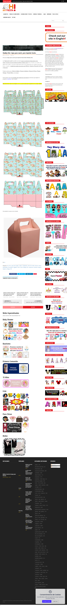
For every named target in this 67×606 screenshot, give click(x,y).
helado (36, 519)
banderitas (37, 479)
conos (36, 493)
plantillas (36, 556)
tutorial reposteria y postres (40, 586)
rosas (21, 267)
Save (36, 273)
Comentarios (54, 466)
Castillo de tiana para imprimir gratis (11, 302)
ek (4, 262)
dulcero (36, 265)
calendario (43, 485)
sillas (44, 572)
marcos (36, 546)
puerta (36, 560)
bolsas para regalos (39, 481)
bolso (36, 483)
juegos (36, 529)
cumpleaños (24, 265)
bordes (41, 483)
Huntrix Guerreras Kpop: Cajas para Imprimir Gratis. (22, 1)
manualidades (37, 539)
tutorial (43, 584)
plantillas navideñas (38, 558)
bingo (44, 479)
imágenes (37, 523)
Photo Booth (37, 468)
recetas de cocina (38, 562)
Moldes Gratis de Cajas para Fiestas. (9, 474)
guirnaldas (43, 517)
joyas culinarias (38, 527)
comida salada (38, 491)
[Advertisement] (23, 34)
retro (19, 267)
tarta (36, 580)
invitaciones (37, 525)
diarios (36, 499)
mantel (36, 537)
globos (36, 513)
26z (8, 265)
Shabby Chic (25, 267)
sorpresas (31, 267)
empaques (37, 503)
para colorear (42, 552)
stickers (36, 578)
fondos (44, 505)
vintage (8, 269)
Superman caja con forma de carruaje (34, 302)
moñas (42, 548)
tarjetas (39, 267)
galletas (42, 511)
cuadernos (43, 493)
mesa (43, 546)
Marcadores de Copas (39, 466)
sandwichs (37, 568)
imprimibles (5, 267)
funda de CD (37, 507)
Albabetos (5, 14)
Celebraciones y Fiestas (26, 14)
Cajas (44, 14)
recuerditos (10, 267)
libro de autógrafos (38, 535)
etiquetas (37, 505)
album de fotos (38, 474)
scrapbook (37, 570)
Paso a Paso (55, 14)
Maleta (36, 464)
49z (10, 265)
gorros (36, 517)
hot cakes (42, 519)
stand (44, 576)
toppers (4, 269)
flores (40, 265)
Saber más (55, 601)
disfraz (36, 501)
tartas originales (38, 582)
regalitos (15, 267)
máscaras (43, 550)
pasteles (36, 554)
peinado (43, 554)
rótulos (43, 566)
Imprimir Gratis (7, 17)
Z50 (10, 47)
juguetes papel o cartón (39, 531)
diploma (42, 499)
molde (36, 548)
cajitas (20, 265)
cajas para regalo (15, 265)
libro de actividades (39, 533)
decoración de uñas (39, 497)
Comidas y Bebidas (37, 14)
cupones (36, 495)
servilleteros (37, 572)
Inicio (6, 47)
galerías (36, 511)
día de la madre (31, 265)
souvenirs (35, 267)
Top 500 (13, 17)
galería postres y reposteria (40, 509)
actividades (37, 472)
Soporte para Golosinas (39, 470)
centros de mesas (38, 489)
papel (36, 552)
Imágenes (49, 14)
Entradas (54, 464)
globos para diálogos (39, 515)
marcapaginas (37, 544)
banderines (37, 476)
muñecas (36, 550)
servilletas (44, 570)
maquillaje (37, 542)
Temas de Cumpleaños (14, 14)
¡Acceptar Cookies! (46, 601)
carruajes (37, 487)
